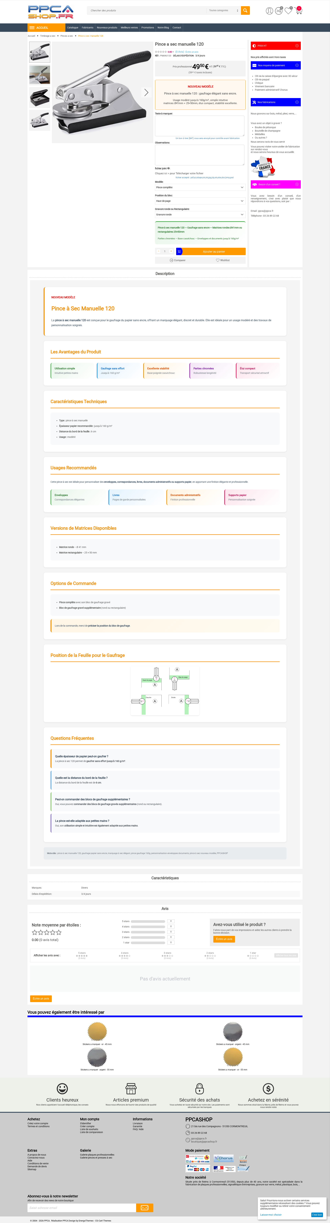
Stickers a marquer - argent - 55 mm (97, 1070)
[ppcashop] (51, 11)
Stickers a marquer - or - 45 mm (97, 1044)
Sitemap (32, 1169)
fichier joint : (162, 168)
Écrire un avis (191, 52)
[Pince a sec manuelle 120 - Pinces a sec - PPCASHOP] (102, 92)
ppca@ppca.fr (199, 1138)
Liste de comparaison (91, 1132)
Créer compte (87, 1126)
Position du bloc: (164, 195)
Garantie (137, 1126)
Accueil (31, 36)
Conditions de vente (38, 1163)
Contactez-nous (36, 1157)
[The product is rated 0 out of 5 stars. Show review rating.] (97, 1040)
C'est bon (317, 1214)
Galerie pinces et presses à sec (96, 1157)
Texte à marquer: (164, 113)
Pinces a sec (66, 36)
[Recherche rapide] (245, 10)
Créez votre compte (38, 1123)
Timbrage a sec (47, 36)
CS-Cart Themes (103, 1220)
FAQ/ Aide (138, 1129)
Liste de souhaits (89, 1129)
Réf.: (157, 56)
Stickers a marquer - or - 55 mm (232, 1070)
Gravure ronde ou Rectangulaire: (172, 209)
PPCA (65, 1220)
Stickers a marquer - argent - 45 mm (232, 1044)
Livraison (138, 1123)
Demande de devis (37, 1166)
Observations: (162, 142)
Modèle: (159, 181)
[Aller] (144, 1208)
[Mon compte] (269, 11)
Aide (30, 1160)
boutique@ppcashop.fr (204, 1141)
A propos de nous (37, 1154)
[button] (200, 187)
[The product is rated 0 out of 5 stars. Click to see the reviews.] (161, 52)
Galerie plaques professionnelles (97, 1154)
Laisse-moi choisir (271, 1214)
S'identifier (85, 1123)
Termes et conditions (39, 1126)
